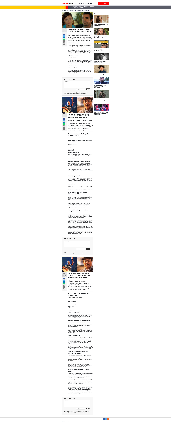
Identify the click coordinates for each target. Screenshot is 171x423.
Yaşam (90, 3)
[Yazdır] (64, 42)
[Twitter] (64, 36)
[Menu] (99, 3)
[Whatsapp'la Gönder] (64, 39)
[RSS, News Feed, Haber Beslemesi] (108, 419)
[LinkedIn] (64, 37)
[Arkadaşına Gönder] (64, 41)
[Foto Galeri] (108, 0)
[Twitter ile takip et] (106, 419)
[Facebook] (64, 34)
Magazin (87, 3)
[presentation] (65, 7)
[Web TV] (106, 0)
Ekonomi (80, 3)
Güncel (76, 3)
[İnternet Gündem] (67, 3)
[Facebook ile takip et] (104, 419)
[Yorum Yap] (64, 44)
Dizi (83, 3)
